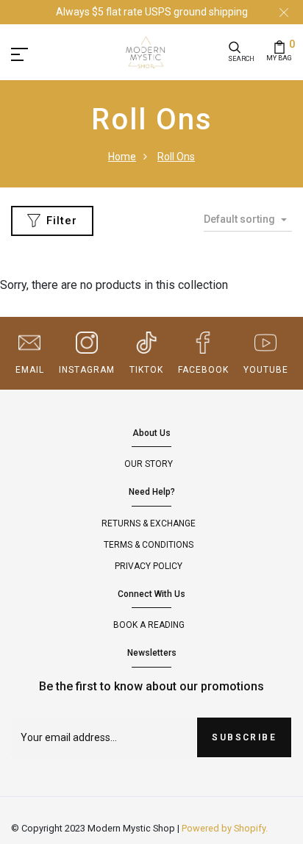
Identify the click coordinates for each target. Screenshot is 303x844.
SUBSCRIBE (244, 737)
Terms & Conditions (148, 545)
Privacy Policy (148, 566)
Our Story (148, 464)
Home (122, 156)
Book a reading (149, 625)
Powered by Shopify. (225, 828)
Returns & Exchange (148, 523)
